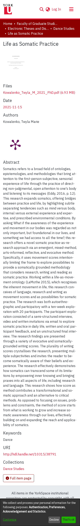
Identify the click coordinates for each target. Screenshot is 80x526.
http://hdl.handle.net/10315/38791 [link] (29, 454)
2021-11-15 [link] (12, 107)
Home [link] (7, 24)
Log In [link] (56, 9)
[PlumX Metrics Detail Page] (15, 144)
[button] (41, 9)
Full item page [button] (20, 478)
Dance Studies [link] (63, 28)
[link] (39, 92)
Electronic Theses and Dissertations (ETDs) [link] (28, 28)
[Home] (8, 9)
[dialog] (40, 512)
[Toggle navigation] (71, 9)
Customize (9, 519)
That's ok (68, 519)
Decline (54, 519)
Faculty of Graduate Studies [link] (37, 24)
